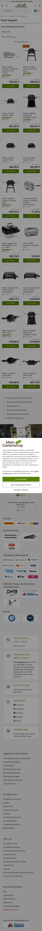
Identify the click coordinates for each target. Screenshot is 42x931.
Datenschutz (17, 490)
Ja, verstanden (21, 479)
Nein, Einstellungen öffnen (21, 485)
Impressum (25, 490)
